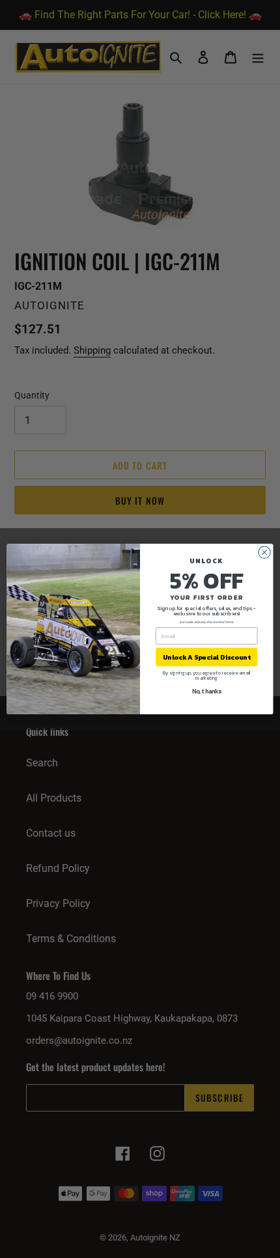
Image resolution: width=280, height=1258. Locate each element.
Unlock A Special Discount (206, 657)
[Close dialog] (264, 552)
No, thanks (206, 691)
